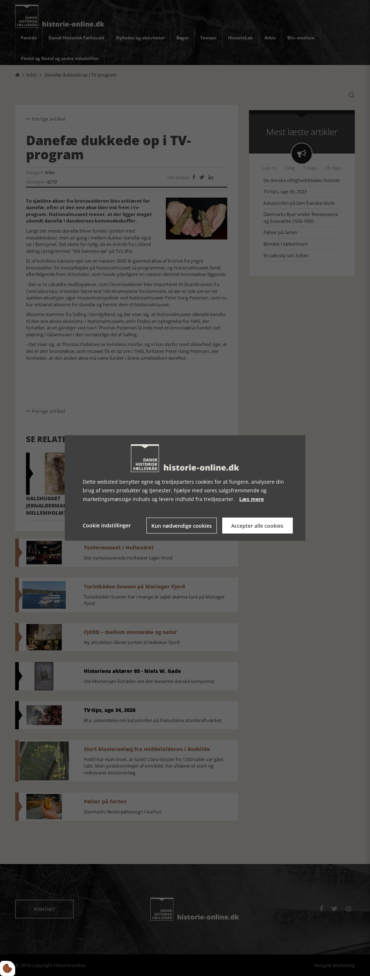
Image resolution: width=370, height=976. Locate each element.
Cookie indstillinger (107, 525)
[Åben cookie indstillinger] (7, 968)
